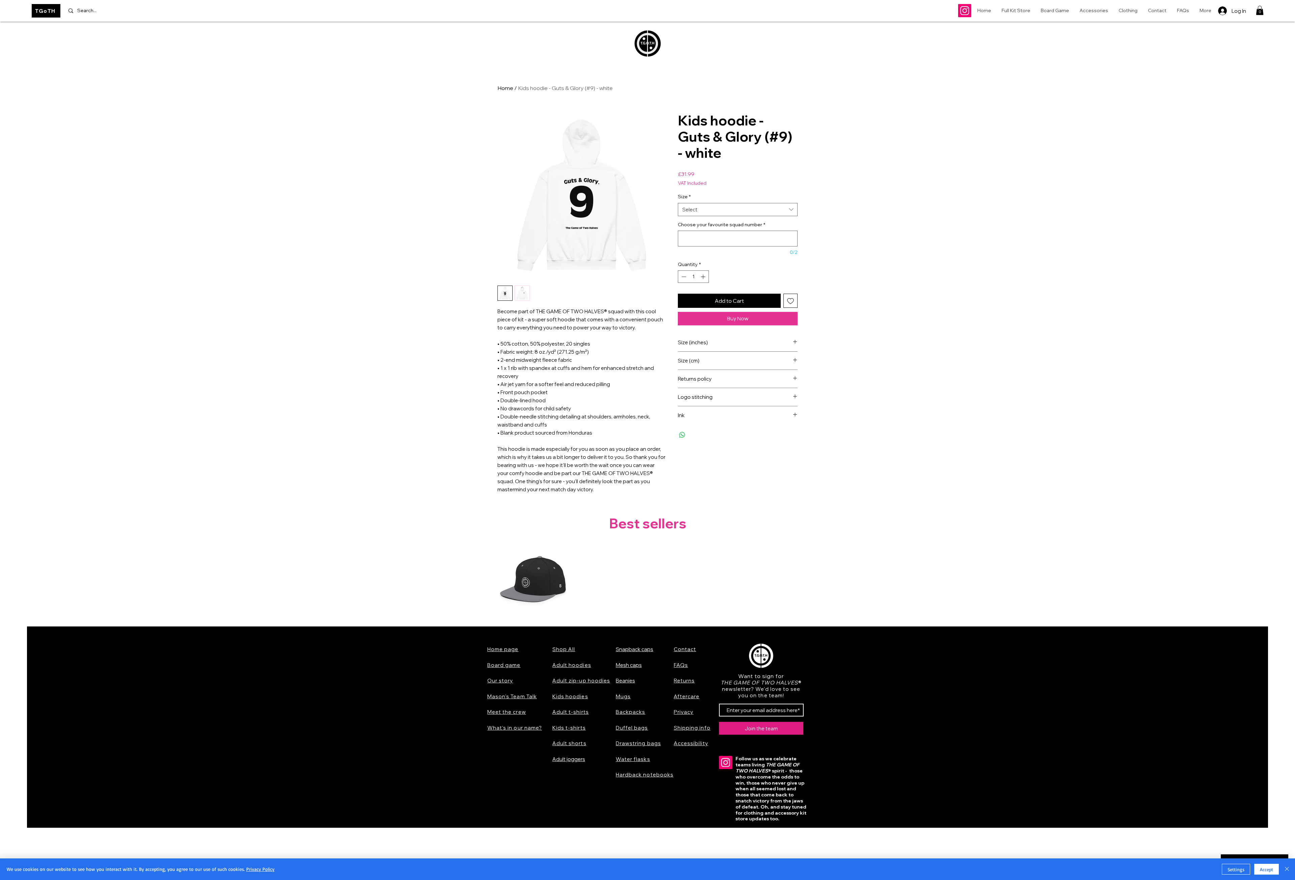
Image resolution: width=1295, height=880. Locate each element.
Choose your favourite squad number (721, 225)
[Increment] (703, 277)
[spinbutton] (693, 277)
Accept (1266, 869)
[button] (1260, 10)
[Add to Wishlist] (790, 301)
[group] (647, 581)
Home (505, 88)
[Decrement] (683, 277)
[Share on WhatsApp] (682, 435)
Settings (1236, 869)
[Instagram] (964, 10)
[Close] (1287, 869)
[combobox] (738, 209)
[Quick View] (533, 581)
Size (684, 197)
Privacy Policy (260, 869)
